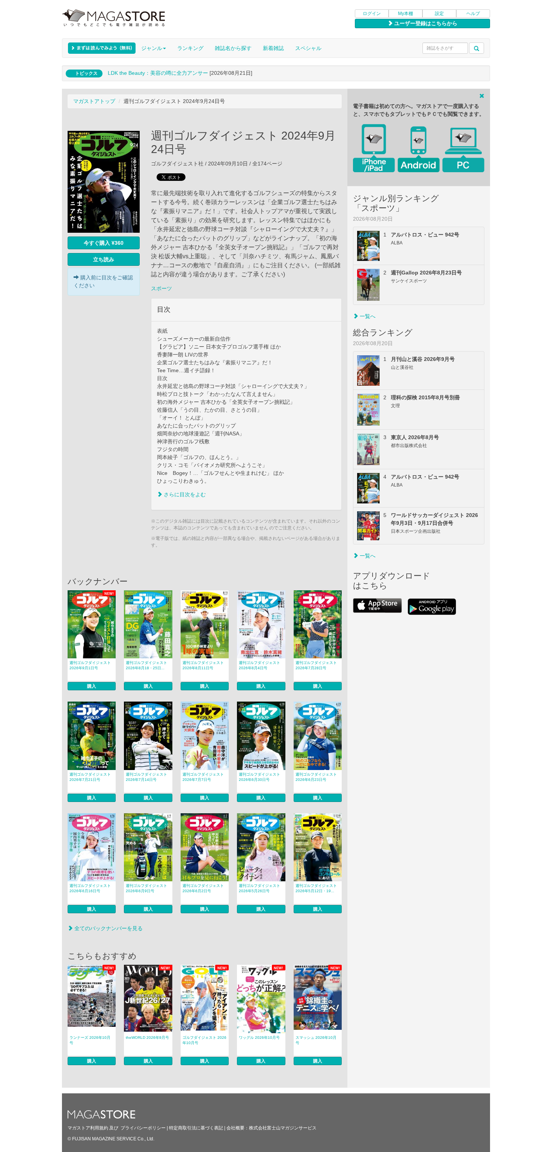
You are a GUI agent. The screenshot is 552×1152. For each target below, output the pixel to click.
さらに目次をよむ (184, 494)
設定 (439, 13)
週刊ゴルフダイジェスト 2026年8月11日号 (203, 665)
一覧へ (367, 316)
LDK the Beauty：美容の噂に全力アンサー (158, 73)
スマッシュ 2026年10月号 (316, 1040)
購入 (91, 686)
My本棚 (405, 13)
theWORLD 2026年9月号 (147, 1037)
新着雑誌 (273, 48)
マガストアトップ (94, 101)
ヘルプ (473, 13)
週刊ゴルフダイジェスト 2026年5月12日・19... (316, 888)
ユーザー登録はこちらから (425, 23)
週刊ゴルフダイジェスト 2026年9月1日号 (90, 665)
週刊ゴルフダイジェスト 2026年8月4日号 (259, 665)
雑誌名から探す (233, 48)
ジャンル (151, 48)
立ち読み (103, 259)
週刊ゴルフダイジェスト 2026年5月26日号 (259, 888)
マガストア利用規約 (88, 1128)
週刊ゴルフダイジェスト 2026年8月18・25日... (146, 665)
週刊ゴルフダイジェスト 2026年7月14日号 (146, 777)
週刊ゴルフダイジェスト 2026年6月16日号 (90, 888)
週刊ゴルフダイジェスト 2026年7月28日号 (316, 665)
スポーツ (161, 288)
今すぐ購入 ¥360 (104, 243)
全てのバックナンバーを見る (108, 928)
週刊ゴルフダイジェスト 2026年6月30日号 (259, 777)
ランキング (190, 48)
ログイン (372, 13)
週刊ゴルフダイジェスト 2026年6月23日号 (316, 777)
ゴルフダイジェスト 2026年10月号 (204, 1040)
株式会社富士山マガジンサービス (283, 1128)
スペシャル (308, 48)
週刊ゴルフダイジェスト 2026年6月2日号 (203, 888)
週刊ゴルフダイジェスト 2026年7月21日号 (90, 777)
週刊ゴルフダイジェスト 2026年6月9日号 (146, 888)
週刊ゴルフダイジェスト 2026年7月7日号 (203, 777)
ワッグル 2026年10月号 (259, 1037)
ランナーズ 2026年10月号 (89, 1040)
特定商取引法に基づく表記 (196, 1128)
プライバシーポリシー (143, 1128)
